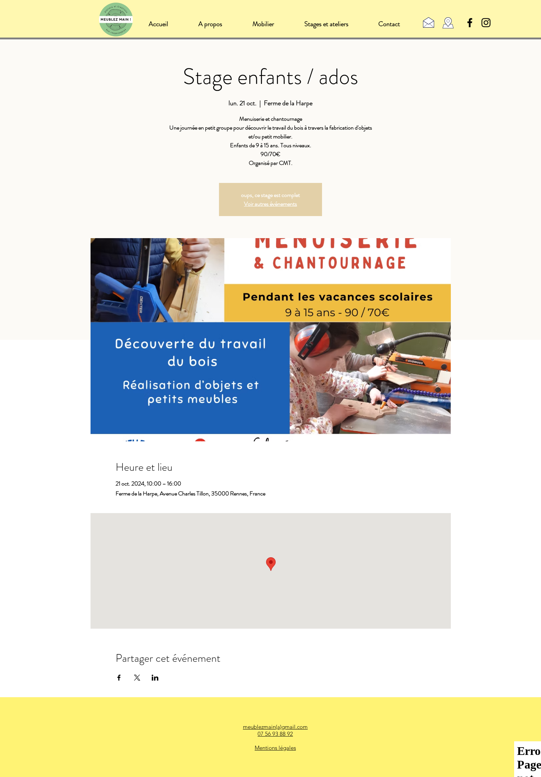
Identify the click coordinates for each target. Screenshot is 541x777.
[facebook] (470, 23)
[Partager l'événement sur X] (137, 678)
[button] (263, 24)
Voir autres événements (270, 203)
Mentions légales (275, 747)
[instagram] (486, 23)
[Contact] (428, 22)
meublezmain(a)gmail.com (275, 726)
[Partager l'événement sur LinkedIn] (155, 678)
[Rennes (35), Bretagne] (448, 23)
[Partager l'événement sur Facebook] (119, 678)
